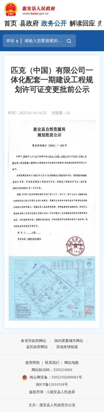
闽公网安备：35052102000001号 (56, 377)
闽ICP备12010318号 (52, 384)
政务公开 (54, 23)
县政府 (29, 23)
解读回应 (82, 23)
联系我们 (52, 362)
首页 (10, 23)
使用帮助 (32, 362)
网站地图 (71, 362)
